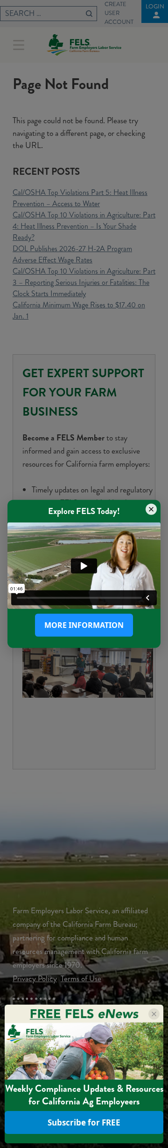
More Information (84, 625)
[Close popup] (151, 509)
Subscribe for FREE (84, 1122)
